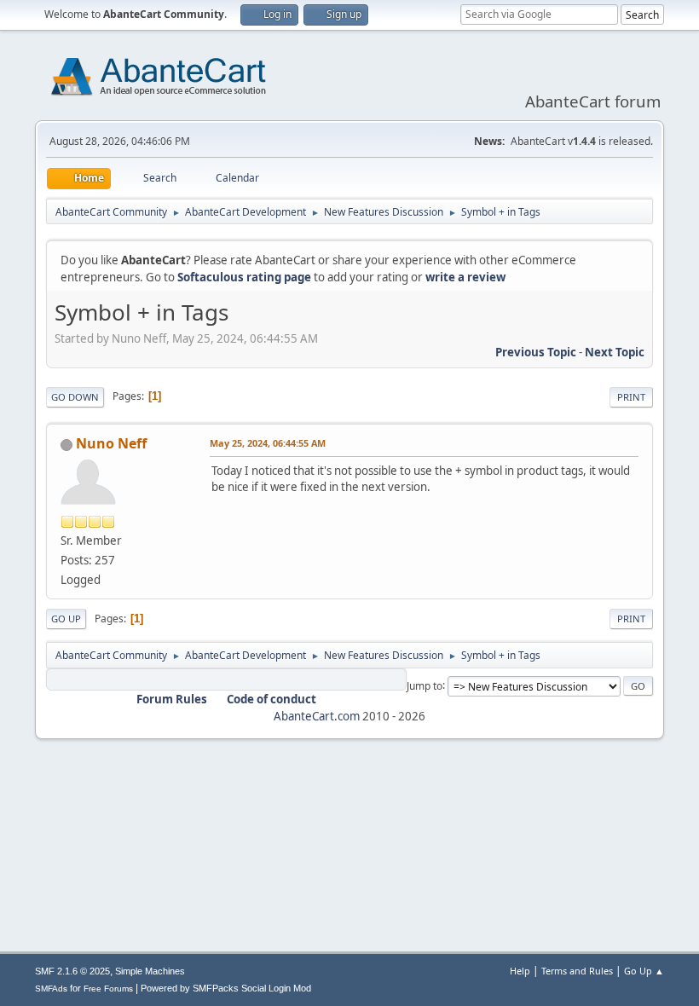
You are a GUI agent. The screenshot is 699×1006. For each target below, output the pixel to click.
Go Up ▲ (644, 970)
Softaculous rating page (244, 277)
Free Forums (108, 988)
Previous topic (535, 352)
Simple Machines (150, 971)
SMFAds (51, 988)
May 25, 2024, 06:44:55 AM (268, 443)
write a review (465, 277)
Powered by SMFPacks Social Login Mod (226, 988)
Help (520, 970)
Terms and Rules (577, 970)
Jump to (424, 685)
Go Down (75, 396)
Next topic (614, 352)
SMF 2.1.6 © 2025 (72, 971)
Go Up (66, 618)
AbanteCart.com (317, 716)
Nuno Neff (111, 443)
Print (631, 396)
